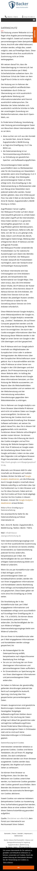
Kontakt (35, 30)
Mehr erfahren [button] (8, 862)
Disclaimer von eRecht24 (17, 818)
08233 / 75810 (12, 17)
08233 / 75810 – (13, 847)
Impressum (28, 833)
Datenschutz (18, 836)
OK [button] (18, 867)
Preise (14, 833)
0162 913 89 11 (29, 17)
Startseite (7, 833)
